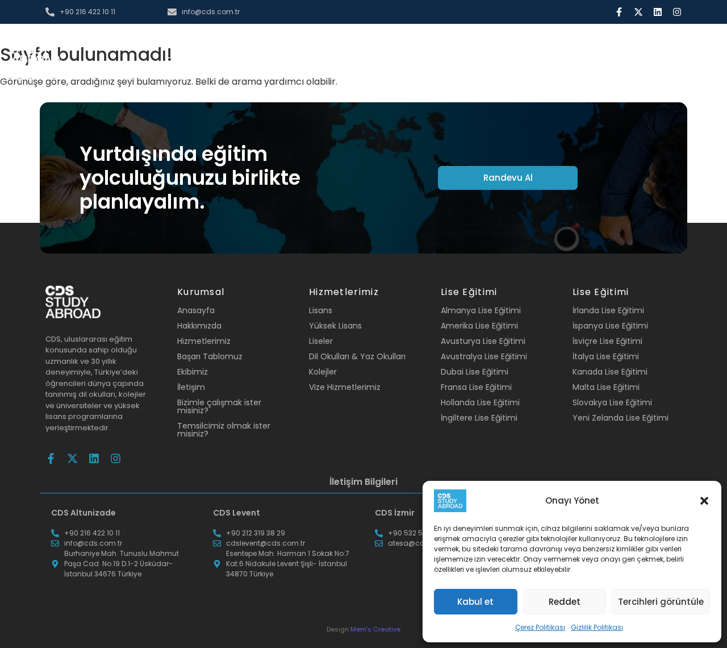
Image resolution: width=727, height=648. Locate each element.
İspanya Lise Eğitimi (610, 325)
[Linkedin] (657, 11)
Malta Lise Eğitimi (606, 387)
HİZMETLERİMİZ (384, 50)
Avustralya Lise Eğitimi (484, 356)
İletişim (191, 387)
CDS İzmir (395, 512)
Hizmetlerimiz (204, 341)
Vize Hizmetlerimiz (345, 387)
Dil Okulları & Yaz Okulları (357, 356)
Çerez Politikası (540, 627)
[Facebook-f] (619, 11)
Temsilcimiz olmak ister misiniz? (223, 429)
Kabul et (475, 602)
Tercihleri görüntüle (661, 602)
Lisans (320, 310)
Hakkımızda (199, 325)
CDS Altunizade (83, 512)
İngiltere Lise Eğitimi (479, 417)
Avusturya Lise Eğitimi (483, 341)
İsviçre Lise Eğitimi (607, 341)
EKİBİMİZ (443, 50)
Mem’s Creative (375, 629)
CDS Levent (236, 512)
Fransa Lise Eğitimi (476, 387)
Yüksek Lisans (335, 325)
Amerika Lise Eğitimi (479, 325)
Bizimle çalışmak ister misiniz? (219, 406)
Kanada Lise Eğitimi (610, 371)
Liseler (321, 341)
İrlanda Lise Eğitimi (608, 310)
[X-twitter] (638, 11)
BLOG (486, 50)
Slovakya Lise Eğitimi (612, 402)
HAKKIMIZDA (317, 50)
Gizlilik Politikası (597, 627)
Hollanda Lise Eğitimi (480, 402)
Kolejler (323, 371)
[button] (704, 500)
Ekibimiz (192, 371)
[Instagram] (677, 11)
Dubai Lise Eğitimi (474, 371)
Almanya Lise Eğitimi (481, 310)
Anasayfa (196, 310)
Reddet (564, 602)
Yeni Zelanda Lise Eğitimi (620, 417)
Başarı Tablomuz (210, 356)
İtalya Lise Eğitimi (606, 356)
